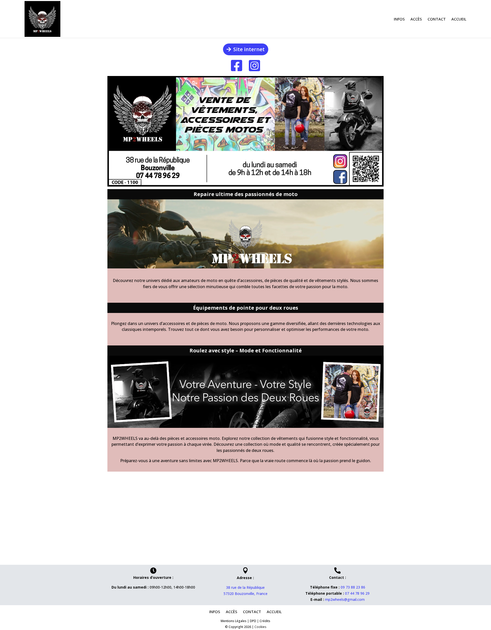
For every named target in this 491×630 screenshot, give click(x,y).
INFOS (399, 18)
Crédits (265, 621)
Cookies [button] (260, 627)
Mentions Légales (234, 621)
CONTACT (437, 18)
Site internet (249, 49)
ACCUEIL (458, 18)
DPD (253, 621)
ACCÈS (416, 18)
